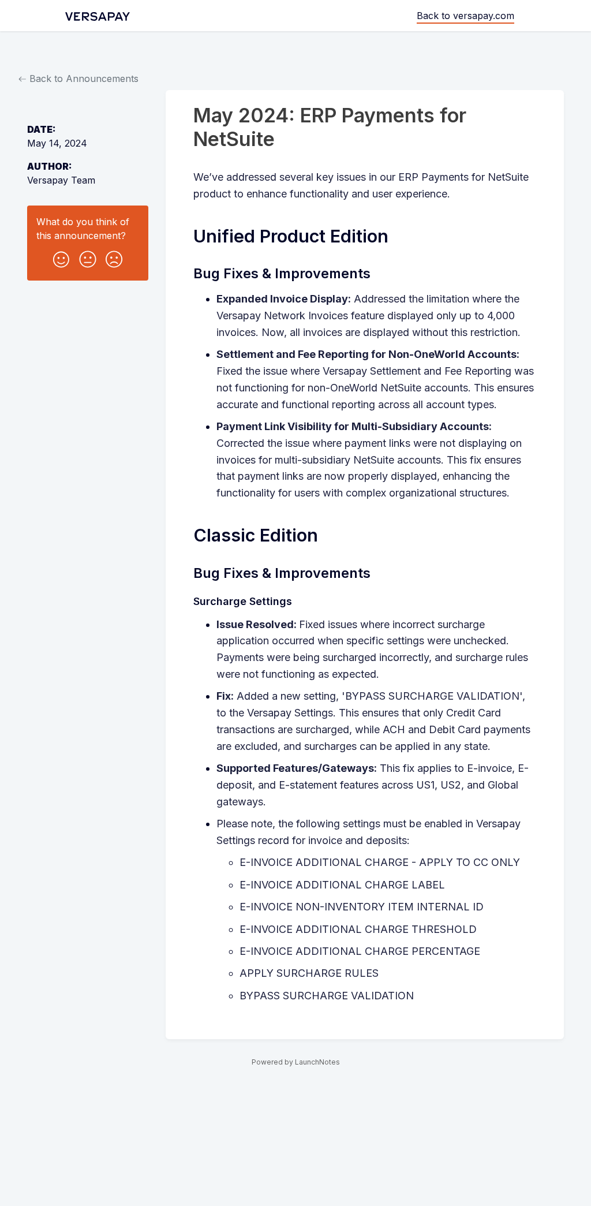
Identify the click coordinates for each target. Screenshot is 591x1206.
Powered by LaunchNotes (296, 1062)
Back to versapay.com (465, 15)
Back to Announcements (83, 78)
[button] (61, 257)
